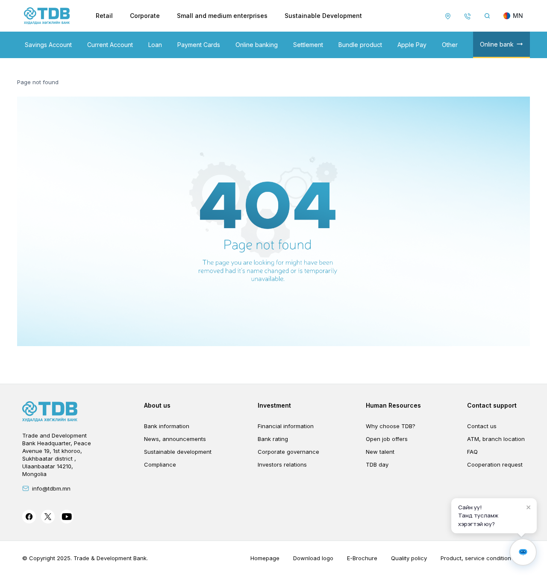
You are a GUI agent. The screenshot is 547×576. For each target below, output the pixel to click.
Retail (104, 15)
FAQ (472, 451)
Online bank (497, 44)
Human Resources (393, 405)
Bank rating (273, 438)
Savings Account (48, 44)
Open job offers (387, 438)
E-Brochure (362, 558)
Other (450, 44)
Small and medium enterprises (222, 15)
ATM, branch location (496, 438)
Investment (274, 405)
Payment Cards (198, 44)
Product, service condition (476, 558)
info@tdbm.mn (51, 488)
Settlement (308, 44)
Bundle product (360, 44)
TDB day (377, 464)
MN (518, 15)
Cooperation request (495, 464)
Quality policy (409, 558)
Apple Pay (411, 44)
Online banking (256, 44)
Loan (155, 44)
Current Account (110, 44)
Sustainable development (178, 451)
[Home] (47, 15)
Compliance (160, 464)
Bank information (166, 426)
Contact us (482, 426)
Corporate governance (288, 451)
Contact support (492, 405)
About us (157, 405)
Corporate (145, 15)
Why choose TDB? (390, 426)
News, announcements (175, 438)
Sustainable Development (323, 15)
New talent (380, 451)
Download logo (313, 558)
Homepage (264, 558)
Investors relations (282, 464)
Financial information (286, 426)
